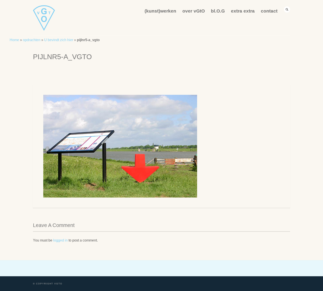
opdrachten (31, 40)
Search (287, 9)
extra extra (243, 10)
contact (269, 10)
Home (14, 40)
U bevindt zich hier (58, 40)
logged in (60, 240)
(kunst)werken (160, 10)
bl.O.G (218, 10)
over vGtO (193, 10)
